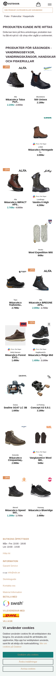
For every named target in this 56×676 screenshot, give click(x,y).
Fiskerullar (16, 16)
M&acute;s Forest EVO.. (15, 356)
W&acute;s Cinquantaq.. (15, 459)
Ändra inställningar (28, 662)
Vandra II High (40, 202)
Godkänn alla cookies (28, 655)
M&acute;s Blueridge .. (40, 512)
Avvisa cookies (28, 669)
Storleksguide (9, 579)
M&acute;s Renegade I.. (40, 151)
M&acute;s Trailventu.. (15, 304)
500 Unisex (40, 100)
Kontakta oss (9, 586)
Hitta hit (6, 553)
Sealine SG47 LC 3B (15, 408)
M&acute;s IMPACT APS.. (15, 204)
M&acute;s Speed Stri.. (15, 512)
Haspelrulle (28, 16)
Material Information (12, 592)
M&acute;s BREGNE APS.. (40, 304)
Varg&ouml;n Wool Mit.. (41, 459)
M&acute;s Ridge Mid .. (40, 356)
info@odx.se (14, 572)
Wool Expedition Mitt (41, 253)
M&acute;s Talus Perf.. (15, 101)
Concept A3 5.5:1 (40, 408)
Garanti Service (10, 566)
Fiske (7, 16)
